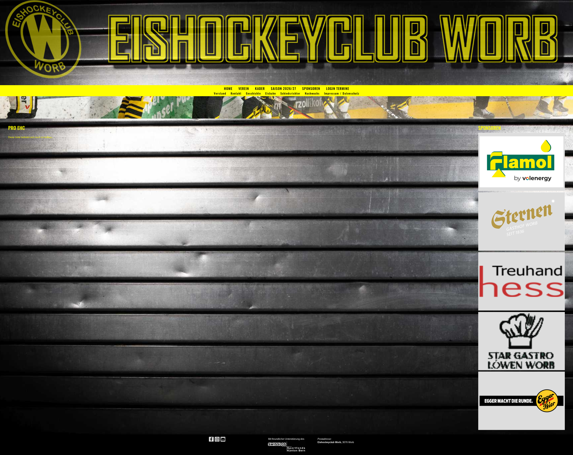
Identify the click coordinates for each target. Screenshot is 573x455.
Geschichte (253, 93)
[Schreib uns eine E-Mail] (223, 440)
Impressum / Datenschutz (341, 93)
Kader (260, 88)
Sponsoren (311, 88)
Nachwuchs (312, 93)
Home (228, 88)
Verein (243, 88)
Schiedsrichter (290, 93)
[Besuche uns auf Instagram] (217, 440)
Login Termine (337, 88)
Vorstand (220, 93)
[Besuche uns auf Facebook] (211, 440)
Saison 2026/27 (283, 88)
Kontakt (236, 93)
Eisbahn (270, 93)
